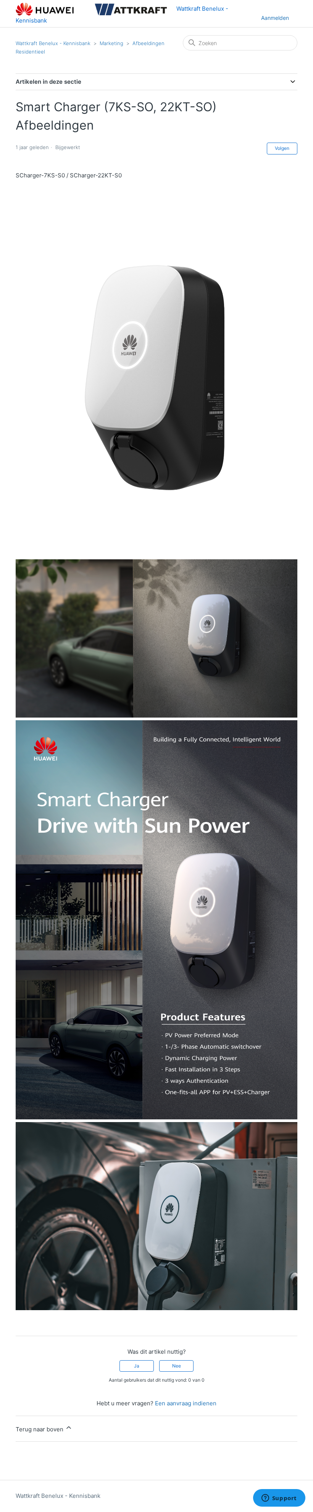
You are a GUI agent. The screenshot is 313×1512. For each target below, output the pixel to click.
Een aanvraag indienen (185, 1403)
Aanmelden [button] (275, 18)
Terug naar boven (40, 1429)
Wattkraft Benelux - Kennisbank (53, 43)
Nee (176, 1366)
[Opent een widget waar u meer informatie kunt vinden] (279, 1498)
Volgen (282, 148)
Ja (136, 1366)
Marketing (111, 43)
